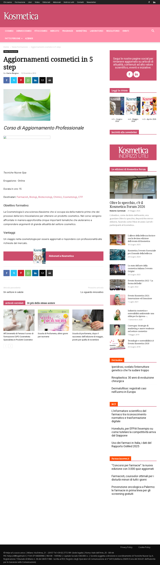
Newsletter (91, 2)
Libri (30, 2)
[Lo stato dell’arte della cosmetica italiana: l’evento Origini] (117, 269)
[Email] (42, 80)
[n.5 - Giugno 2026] (117, 107)
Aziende (29, 38)
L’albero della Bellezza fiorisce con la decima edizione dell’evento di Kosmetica (141, 238)
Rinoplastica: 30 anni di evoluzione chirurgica (133, 379)
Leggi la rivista (120, 90)
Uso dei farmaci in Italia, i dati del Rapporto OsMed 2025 (131, 444)
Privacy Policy (126, 547)
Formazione (20, 2)
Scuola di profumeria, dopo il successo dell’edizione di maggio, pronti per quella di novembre (87, 336)
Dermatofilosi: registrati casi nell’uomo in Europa (129, 390)
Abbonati (57, 2)
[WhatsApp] (28, 80)
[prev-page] (5, 346)
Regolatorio (113, 31)
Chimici (57, 196)
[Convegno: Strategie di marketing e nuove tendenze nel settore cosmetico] (117, 329)
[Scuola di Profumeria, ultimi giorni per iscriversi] (53, 320)
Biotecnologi (45, 196)
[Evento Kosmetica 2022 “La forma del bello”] (117, 284)
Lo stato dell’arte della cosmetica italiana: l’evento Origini (140, 268)
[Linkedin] (154, 2)
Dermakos (117, 360)
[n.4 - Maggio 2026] (133, 107)
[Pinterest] (21, 80)
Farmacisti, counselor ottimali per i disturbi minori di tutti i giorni (133, 477)
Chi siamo (7, 2)
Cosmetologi (70, 196)
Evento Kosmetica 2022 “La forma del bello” (140, 282)
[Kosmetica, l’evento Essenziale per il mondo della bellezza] (117, 254)
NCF (114, 404)
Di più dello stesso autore (41, 303)
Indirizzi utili (69, 2)
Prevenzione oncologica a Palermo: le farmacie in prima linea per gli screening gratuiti (133, 490)
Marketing (81, 31)
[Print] (50, 80)
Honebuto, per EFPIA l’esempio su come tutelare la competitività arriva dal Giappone (134, 432)
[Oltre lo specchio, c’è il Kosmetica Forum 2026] (133, 187)
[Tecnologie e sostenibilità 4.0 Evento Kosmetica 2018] (117, 344)
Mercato (54, 31)
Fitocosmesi (41, 31)
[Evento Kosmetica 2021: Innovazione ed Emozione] (117, 299)
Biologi (33, 196)
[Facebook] (149, 2)
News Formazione (20, 47)
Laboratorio (96, 31)
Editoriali (46, 2)
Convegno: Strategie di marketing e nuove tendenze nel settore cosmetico (141, 328)
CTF (80, 196)
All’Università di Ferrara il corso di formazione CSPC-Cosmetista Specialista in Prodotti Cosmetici (18, 336)
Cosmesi (9, 31)
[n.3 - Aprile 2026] (149, 107)
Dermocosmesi (23, 31)
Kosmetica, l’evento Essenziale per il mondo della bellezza (142, 252)
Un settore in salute (13, 292)
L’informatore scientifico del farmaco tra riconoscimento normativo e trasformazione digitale (129, 416)
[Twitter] (14, 80)
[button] (153, 31)
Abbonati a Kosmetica (61, 255)
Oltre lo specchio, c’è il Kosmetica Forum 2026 (127, 204)
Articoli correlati (14, 303)
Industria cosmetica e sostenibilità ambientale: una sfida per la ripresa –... (141, 313)
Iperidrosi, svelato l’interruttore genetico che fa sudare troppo (130, 368)
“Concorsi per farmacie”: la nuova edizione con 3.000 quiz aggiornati (133, 467)
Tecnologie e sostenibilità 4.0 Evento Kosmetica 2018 (141, 342)
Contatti (80, 2)
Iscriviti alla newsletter (124, 132)
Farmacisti (22, 196)
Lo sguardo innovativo (92, 292)
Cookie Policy (144, 547)
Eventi (126, 31)
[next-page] (10, 346)
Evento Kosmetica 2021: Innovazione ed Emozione (140, 297)
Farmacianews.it (120, 458)
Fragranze (67, 31)
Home (6, 47)
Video (37, 2)
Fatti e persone (12, 38)
